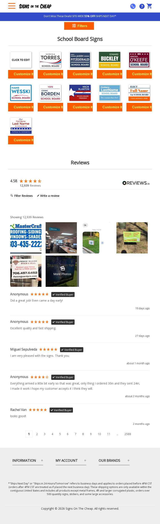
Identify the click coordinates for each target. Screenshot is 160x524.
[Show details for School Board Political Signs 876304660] (139, 60)
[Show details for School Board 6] (21, 126)
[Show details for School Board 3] (109, 93)
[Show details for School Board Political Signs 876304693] (50, 93)
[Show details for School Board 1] (80, 93)
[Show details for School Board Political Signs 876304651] (109, 60)
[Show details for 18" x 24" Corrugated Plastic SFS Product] (21, 60)
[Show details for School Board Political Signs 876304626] (50, 60)
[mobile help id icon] (133, 6)
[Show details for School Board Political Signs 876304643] (80, 60)
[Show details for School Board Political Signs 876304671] (21, 93)
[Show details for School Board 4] (139, 93)
